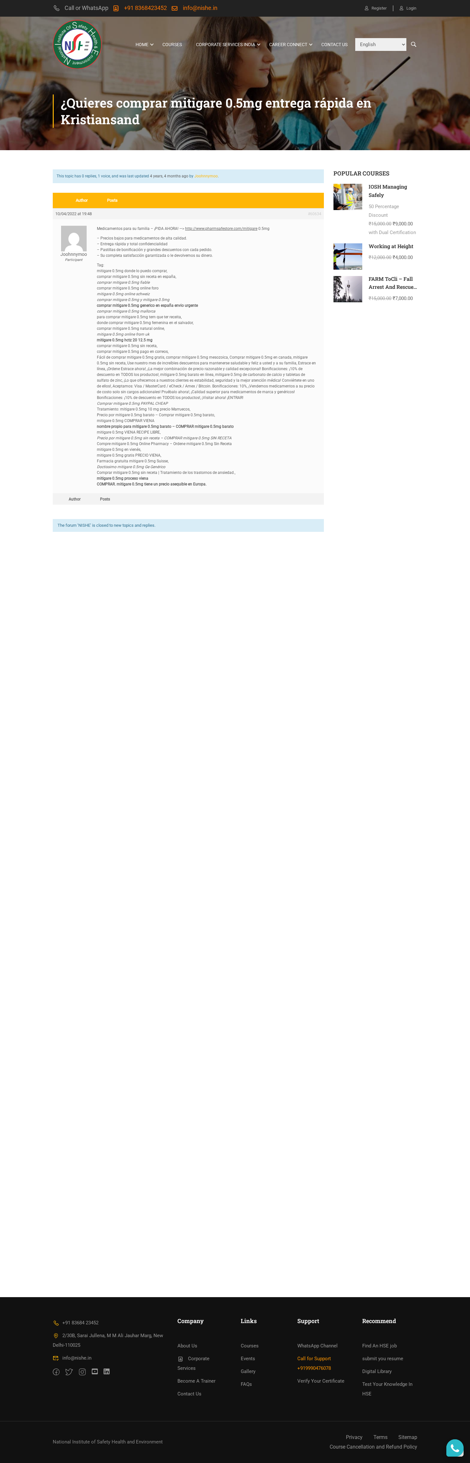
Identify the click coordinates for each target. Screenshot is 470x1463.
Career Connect (288, 44)
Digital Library (377, 1371)
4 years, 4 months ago (169, 176)
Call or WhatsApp (86, 7)
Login (411, 8)
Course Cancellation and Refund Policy (373, 1447)
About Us (187, 1346)
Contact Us (334, 44)
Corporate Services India (225, 44)
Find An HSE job (379, 1346)
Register (379, 8)
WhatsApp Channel (317, 1346)
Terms (380, 1437)
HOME (142, 44)
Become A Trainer (196, 1381)
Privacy (354, 1437)
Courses (172, 44)
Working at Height (391, 246)
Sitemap (407, 1437)
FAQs (246, 1384)
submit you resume (382, 1358)
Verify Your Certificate (320, 1381)
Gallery (248, 1371)
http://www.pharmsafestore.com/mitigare (221, 228)
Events (248, 1358)
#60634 (314, 214)
